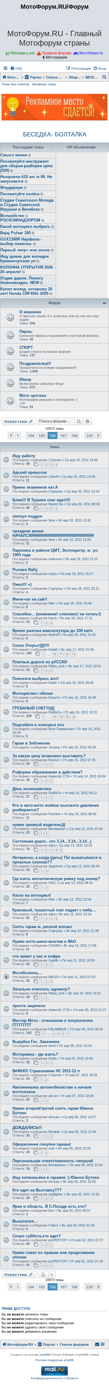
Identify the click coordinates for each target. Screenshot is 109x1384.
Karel (52, 618)
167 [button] (63, 435)
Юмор (25, 379)
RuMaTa (54, 712)
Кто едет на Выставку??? (37, 1190)
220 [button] (89, 435)
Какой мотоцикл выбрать (25, 226)
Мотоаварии (56, 57)
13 (73, 654)
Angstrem (55, 866)
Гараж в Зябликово (31, 743)
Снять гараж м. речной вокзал (42, 926)
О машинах (30, 312)
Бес (51, 1210)
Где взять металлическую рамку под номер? (56, 878)
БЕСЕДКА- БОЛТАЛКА (54, 134)
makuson (55, 559)
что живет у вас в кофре (36, 956)
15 (67, 717)
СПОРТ (26, 347)
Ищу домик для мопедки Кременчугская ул (24, 258)
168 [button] (74, 435)
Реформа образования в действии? (47, 772)
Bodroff (53, 634)
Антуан (53, 1117)
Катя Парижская (60, 729)
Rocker (53, 760)
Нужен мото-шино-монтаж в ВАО (44, 941)
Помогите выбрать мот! (35, 678)
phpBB (44, 1354)
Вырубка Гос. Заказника (35, 1041)
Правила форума (56, 53)
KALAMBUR (57, 1029)
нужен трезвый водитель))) (38, 824)
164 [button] (31, 435)
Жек (51, 520)
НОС (52, 883)
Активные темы (44, 84)
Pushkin (54, 814)
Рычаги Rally (25, 569)
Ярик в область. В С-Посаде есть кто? (49, 1206)
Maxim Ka (55, 504)
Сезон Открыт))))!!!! (30, 645)
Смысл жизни (13, 155)
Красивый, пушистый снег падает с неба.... (54, 910)
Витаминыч (57, 829)
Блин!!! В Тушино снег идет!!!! (41, 500)
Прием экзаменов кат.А (35, 487)
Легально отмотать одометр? (41, 989)
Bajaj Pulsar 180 (15, 233)
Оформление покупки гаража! (41, 1144)
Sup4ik (53, 960)
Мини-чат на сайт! (29, 599)
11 (60, 654)
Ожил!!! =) (21, 584)
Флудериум (11, 187)
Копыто (54, 697)
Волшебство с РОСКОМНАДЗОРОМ (20, 217)
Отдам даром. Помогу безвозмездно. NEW (21, 280)
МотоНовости (91, 53)
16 (73, 717)
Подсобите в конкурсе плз (38, 724)
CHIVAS (54, 945)
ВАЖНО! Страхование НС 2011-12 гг (46, 1071)
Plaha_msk (56, 666)
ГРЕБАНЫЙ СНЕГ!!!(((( (33, 708)
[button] (11, 435)
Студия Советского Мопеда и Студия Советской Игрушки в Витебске (27, 205)
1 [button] (18, 435)
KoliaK (53, 649)
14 (60, 717)
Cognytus (55, 491)
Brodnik (54, 1132)
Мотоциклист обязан (32, 693)
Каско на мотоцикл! (31, 895)
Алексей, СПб (59, 776)
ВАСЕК (53, 977)
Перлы (25, 331)
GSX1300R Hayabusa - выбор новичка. (21, 241)
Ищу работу (23, 456)
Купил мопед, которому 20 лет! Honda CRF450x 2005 (26, 291)
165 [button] (41, 435)
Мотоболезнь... (27, 973)
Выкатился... (25, 1221)
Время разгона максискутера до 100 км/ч (52, 630)
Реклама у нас (23, 53)
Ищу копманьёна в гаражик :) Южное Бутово (55, 1177)
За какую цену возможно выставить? (49, 756)
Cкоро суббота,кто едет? (36, 1236)
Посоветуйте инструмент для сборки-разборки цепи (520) (26, 166)
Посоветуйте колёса (19, 194)
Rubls (52, 682)
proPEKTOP (57, 1240)
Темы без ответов (15, 84)
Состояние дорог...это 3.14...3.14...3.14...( (51, 841)
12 (67, 654)
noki (51, 1148)
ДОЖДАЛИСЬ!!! (27, 1127)
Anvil (51, 1046)
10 (54, 654)
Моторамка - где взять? (35, 1054)
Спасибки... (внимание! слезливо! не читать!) (56, 614)
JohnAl (53, 476)
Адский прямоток (29, 472)
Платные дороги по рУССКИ (39, 662)
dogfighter (55, 1194)
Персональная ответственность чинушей (52, 1161)
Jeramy (54, 747)
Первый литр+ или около (25, 250)
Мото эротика (32, 395)
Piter (51, 603)
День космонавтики (31, 788)
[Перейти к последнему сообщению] (30, 155)
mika (51, 845)
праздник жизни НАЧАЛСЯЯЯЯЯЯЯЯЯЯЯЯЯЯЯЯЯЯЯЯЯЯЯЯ (53, 533)
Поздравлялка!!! (35, 363)
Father (53, 1225)
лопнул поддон (27, 516)
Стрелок (54, 460)
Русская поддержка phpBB (54, 1360)
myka (52, 574)
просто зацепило (28, 1005)
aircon (53, 1096)
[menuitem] (16, 68)
